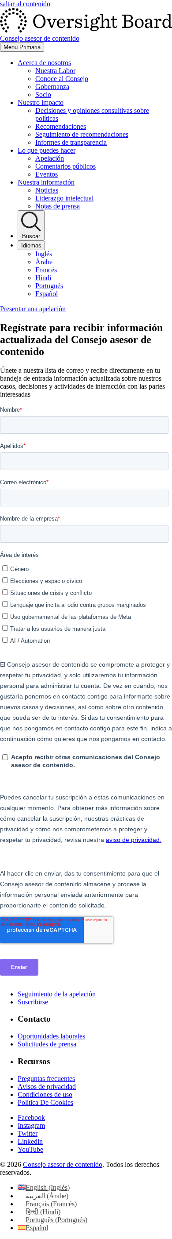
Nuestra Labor (55, 70)
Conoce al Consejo (61, 78)
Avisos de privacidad (47, 1086)
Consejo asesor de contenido (62, 1164)
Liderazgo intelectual (64, 198)
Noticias (46, 190)
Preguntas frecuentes (46, 1078)
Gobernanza (52, 86)
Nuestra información (46, 182)
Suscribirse (33, 1002)
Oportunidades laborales (51, 1036)
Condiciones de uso (45, 1094)
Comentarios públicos (65, 166)
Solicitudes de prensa (47, 1044)
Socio (43, 94)
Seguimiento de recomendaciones (81, 134)
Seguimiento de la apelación (57, 994)
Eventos (46, 174)
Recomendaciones (60, 126)
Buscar (31, 236)
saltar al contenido (25, 4)
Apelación (49, 158)
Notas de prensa (57, 206)
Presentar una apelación (33, 309)
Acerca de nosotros (44, 62)
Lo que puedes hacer (46, 150)
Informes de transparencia (71, 142)
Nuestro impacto (41, 102)
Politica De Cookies (45, 1102)
